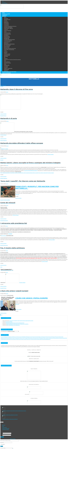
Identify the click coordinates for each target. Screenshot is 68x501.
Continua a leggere (3, 134)
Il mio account (4, 2)
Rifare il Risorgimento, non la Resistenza (13, 325)
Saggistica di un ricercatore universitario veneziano (12, 59)
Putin (12, 339)
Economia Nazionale (8, 467)
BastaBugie (25, 336)
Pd (7, 339)
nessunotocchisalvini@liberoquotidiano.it (31, 170)
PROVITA (5, 52)
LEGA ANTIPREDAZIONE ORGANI (9, 39)
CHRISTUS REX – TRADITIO (8, 28)
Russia (15, 339)
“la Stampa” (10, 233)
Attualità (5, 20)
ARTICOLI (4, 16)
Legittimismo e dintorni (8, 40)
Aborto (5, 17)
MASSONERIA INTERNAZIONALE (10, 475)
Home (3, 12)
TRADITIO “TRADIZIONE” (8, 68)
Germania (54, 336)
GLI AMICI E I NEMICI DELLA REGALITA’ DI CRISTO (10, 414)
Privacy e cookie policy (4, 3)
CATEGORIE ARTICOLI (4, 331)
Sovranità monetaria (9, 321)
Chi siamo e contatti (6, 13)
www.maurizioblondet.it (46, 339)
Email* (1, 433)
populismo (6, 51)
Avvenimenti (6, 21)
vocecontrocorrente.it (39, 339)
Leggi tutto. (17, 194)
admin (8, 121)
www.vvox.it (6, 70)
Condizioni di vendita (5, 429)
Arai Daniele (6, 18)
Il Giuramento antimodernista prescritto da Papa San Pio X (15, 322)
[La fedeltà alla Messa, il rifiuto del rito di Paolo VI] (35, 417)
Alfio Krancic (15, 336)
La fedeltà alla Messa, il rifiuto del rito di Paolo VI (10, 419)
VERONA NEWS (6, 69)
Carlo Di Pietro (32, 336)
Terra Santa (6, 66)
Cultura (5, 31)
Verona (34, 339)
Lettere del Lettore (7, 41)
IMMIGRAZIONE (6, 38)
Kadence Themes (12, 438)
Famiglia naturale (7, 37)
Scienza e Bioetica (7, 61)
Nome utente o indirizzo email (5, 440)
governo (57, 336)
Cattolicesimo (6, 25)
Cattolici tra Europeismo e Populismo (10, 26)
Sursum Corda (24, 339)
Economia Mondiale (7, 32)
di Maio (47, 336)
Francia (50, 336)
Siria (20, 339)
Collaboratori (4, 451)
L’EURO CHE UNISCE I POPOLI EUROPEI (31, 298)
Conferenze (6, 29)
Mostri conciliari (6, 47)
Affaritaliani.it (10, 336)
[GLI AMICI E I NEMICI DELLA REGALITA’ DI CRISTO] (35, 412)
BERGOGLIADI (6, 22)
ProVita (9, 339)
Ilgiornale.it (61, 336)
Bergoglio (28, 336)
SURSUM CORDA (6, 65)
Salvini (18, 339)
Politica (5, 50)
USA (32, 339)
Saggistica (5, 58)
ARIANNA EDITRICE (7, 19)
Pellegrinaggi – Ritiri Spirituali (9, 49)
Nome (1, 435)
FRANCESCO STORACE (4, 148)
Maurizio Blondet (7, 46)
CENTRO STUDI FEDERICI (8, 27)
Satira (5, 60)
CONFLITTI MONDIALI (7, 30)
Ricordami (3, 444)
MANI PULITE (6, 42)
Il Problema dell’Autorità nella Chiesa (9, 71)
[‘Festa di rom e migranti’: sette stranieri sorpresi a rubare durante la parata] (35, 408)
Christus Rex (44, 336)
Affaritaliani (6, 336)
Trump (28, 339)
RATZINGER (6, 56)
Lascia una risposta (3, 113)
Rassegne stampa (7, 55)
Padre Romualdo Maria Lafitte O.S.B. (10, 48)
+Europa (2, 336)
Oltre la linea (4, 339)
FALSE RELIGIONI (7, 36)
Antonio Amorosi (20, 336)
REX (4, 57)
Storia (5, 492)
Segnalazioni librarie (7, 62)
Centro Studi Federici (38, 336)
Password (1, 442)
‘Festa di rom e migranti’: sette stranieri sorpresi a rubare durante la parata (21, 320)
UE (30, 339)
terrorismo (6, 67)
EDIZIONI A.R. (6, 35)
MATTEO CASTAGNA (7, 45)
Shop (3, 426)
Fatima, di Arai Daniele (6, 499)
